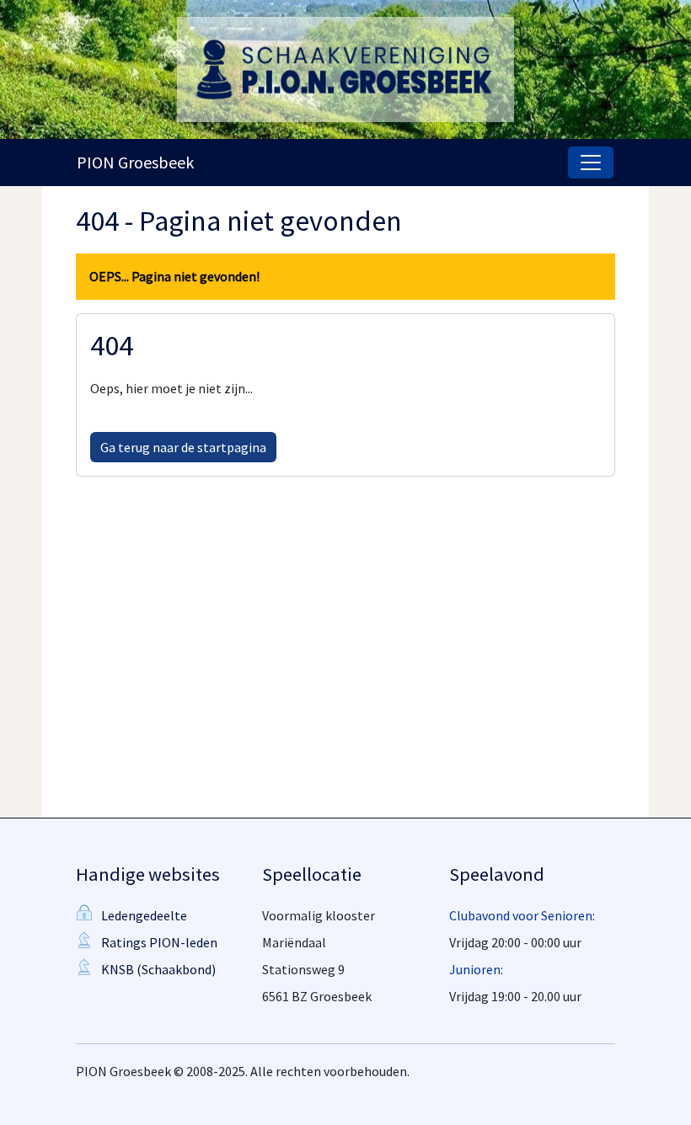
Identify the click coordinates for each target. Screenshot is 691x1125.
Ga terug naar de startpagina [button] (183, 447)
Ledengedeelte (144, 915)
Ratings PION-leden (159, 942)
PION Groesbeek (135, 162)
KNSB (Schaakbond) (158, 969)
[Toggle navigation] (590, 162)
